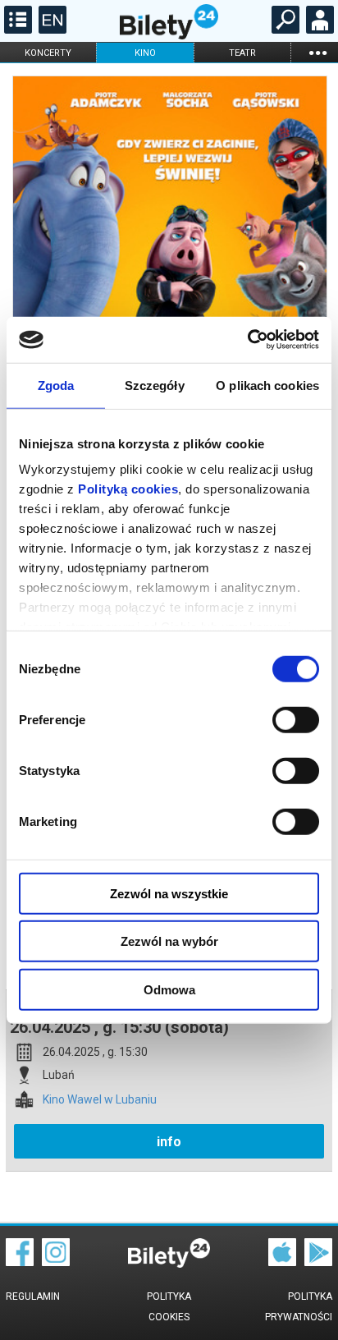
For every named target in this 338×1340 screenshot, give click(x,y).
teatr (242, 53)
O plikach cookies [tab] (267, 385)
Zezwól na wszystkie (169, 893)
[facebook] (20, 1262)
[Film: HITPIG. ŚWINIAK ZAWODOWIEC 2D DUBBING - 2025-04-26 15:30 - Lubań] (169, 307)
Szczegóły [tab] (155, 385)
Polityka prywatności (298, 1307)
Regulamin (33, 1296)
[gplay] (318, 1262)
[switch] (295, 719)
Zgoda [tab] (56, 385)
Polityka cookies (169, 1307)
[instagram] (56, 1262)
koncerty (48, 53)
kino (145, 53)
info (169, 1142)
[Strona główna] (169, 35)
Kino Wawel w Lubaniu (100, 1100)
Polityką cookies (128, 489)
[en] (50, 29)
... (317, 52)
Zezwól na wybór (169, 941)
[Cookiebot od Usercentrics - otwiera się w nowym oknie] (247, 340)
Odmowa (169, 989)
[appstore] (282, 1262)
